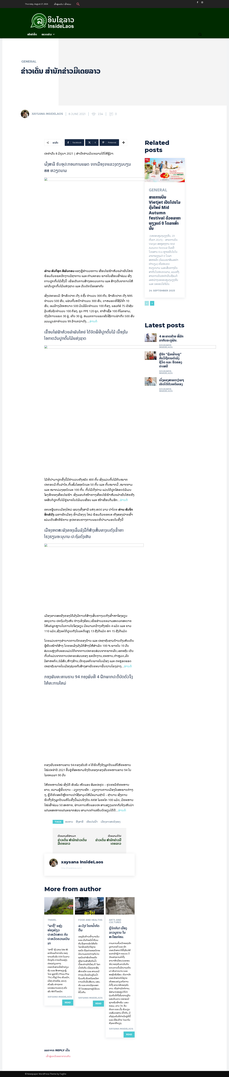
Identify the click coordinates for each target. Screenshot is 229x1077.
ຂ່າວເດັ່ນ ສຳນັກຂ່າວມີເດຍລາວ (108, 841)
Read (68, 1002)
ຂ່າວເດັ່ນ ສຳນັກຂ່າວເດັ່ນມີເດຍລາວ (72, 841)
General (28, 61)
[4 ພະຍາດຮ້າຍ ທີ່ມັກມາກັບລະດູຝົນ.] (151, 337)
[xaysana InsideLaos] (26, 114)
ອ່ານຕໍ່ (93, 321)
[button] (78, 4)
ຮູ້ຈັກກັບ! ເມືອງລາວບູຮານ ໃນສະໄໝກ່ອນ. (118, 932)
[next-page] (152, 303)
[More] (123, 142)
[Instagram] (202, 2)
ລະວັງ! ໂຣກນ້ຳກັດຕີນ (88, 928)
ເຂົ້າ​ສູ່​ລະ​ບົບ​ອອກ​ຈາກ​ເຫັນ (58, 1056)
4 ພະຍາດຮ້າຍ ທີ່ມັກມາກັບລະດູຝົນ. (171, 338)
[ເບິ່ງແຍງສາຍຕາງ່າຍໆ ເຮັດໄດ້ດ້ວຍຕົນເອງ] (151, 381)
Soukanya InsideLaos (166, 346)
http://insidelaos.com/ (71, 868)
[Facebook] (197, 2)
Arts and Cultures (115, 921)
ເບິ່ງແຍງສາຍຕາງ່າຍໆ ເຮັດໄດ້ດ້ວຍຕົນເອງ (171, 382)
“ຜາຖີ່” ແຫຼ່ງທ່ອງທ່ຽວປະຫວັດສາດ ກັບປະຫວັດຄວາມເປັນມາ (59, 934)
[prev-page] (147, 303)
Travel (52, 920)
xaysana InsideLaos (47, 113)
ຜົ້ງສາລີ (79, 821)
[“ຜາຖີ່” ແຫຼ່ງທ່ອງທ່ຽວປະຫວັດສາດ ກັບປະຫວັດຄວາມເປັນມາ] (58, 906)
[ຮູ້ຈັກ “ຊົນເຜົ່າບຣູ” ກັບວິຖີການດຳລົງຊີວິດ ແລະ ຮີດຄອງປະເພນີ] (151, 355)
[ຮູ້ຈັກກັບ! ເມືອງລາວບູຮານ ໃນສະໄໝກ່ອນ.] (120, 906)
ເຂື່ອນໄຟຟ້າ (92, 821)
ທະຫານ (69, 821)
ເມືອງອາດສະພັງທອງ (111, 821)
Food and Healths (90, 920)
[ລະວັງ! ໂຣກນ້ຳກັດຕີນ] (89, 906)
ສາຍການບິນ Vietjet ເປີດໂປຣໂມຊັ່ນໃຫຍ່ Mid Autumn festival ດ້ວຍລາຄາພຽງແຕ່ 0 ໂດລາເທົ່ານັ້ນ (165, 213)
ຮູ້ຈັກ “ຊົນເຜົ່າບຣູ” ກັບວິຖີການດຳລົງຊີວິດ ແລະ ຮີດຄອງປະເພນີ (170, 360)
